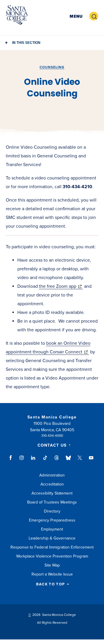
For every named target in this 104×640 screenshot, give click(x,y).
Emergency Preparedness (52, 520)
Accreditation (52, 484)
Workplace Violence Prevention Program (52, 556)
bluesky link (68, 460)
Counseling (52, 67)
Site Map (52, 565)
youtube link (91, 460)
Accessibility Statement (52, 493)
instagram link (22, 460)
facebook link (12, 460)
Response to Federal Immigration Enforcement (52, 547)
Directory (52, 511)
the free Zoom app (61, 286)
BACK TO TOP (50, 584)
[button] (76, 16)
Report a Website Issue (52, 574)
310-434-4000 (52, 435)
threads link (57, 460)
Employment (52, 529)
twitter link (79, 460)
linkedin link (33, 460)
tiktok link (45, 460)
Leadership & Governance (52, 538)
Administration (52, 475)
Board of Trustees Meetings (52, 502)
